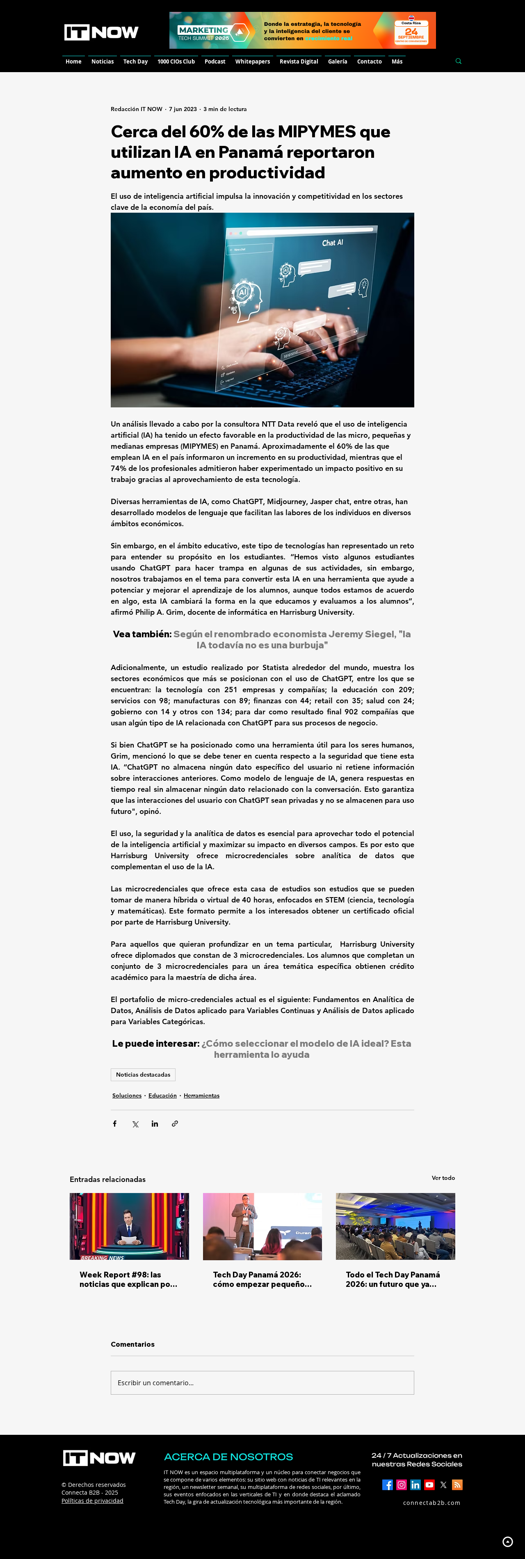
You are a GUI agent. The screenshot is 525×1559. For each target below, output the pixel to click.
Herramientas (201, 1095)
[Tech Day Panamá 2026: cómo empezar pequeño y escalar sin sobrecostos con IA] (262, 1226)
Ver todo (443, 1178)
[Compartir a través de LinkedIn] (155, 1123)
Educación (162, 1095)
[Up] (507, 1541)
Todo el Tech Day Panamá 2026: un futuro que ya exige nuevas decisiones (393, 1279)
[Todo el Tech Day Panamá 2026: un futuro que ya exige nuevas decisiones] (395, 1226)
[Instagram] (401, 1484)
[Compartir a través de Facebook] (115, 1123)
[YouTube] (429, 1484)
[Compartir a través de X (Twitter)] (135, 1123)
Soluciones (127, 1095)
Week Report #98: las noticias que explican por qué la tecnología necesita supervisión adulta (129, 1279)
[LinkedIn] (415, 1484)
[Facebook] (387, 1484)
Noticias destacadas (143, 1074)
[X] (443, 1484)
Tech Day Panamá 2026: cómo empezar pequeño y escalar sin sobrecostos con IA (262, 1279)
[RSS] (457, 1484)
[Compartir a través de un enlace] (175, 1123)
